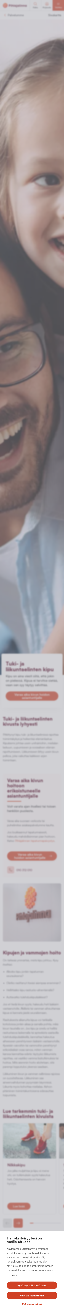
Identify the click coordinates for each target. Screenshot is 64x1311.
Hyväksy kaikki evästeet (32, 1285)
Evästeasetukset (32, 1304)
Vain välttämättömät (32, 1295)
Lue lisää (12, 1275)
